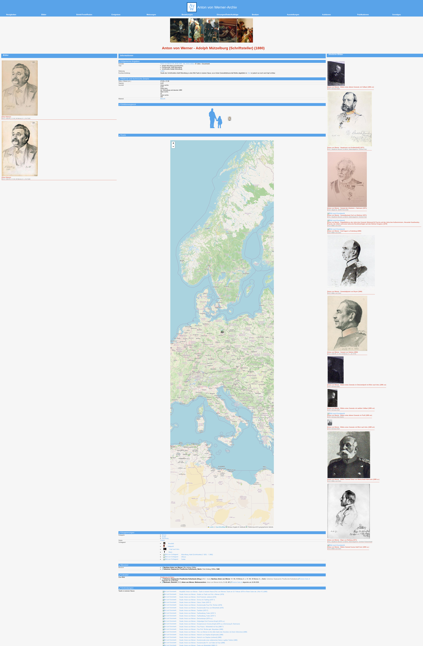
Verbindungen (127, 588)
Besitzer (255, 15)
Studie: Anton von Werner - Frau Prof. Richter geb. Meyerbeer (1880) (201, 629)
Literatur (125, 575)
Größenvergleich (128, 104)
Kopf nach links (174, 549)
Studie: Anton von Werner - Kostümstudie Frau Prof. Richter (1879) (200, 605)
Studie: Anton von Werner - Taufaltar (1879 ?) (193, 610)
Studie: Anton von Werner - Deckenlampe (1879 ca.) (195, 618)
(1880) (162, 71)
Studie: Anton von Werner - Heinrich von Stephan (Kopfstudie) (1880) (201, 635)
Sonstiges (396, 15)
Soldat (183, 559)
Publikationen (363, 15)
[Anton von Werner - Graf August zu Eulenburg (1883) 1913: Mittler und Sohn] (344, 229)
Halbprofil (171, 546)
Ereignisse (115, 15)
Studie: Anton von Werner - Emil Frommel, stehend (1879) (197, 597)
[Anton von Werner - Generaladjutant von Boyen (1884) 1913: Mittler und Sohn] (351, 236)
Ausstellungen (293, 15)
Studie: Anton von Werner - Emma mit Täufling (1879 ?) (197, 600)
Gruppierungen (127, 533)
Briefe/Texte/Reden (84, 15)
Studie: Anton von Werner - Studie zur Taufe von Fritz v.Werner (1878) (201, 594)
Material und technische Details (135, 79)
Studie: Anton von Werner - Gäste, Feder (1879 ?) (195, 602)
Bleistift (162, 99)
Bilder (43, 15)
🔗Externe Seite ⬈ (304, 579)
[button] (222, 332)
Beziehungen (187, 15)
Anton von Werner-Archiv (217, 7)
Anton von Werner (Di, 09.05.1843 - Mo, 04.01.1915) (177, 64)
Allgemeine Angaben (130, 61)
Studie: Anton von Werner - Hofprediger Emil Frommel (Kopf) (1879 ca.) (202, 621)
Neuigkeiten (11, 15)
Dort (249, 73)
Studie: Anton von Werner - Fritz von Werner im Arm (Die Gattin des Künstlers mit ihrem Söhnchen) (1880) (213, 632)
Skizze (164, 535)
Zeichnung (165, 538)
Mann (170, 552)
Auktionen (326, 15)
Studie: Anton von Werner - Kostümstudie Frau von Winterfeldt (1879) (201, 608)
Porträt (162, 540)
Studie (164, 537)
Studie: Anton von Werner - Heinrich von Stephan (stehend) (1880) (200, 637)
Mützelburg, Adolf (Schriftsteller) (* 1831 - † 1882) (197, 554)
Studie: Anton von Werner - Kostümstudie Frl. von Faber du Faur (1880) (202, 643)
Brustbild (171, 543)
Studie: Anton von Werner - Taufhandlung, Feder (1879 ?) (197, 613)
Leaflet (211, 527)
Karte (123, 135)
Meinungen (151, 15)
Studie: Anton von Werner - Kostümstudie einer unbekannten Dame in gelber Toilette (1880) (208, 640)
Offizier (183, 557)
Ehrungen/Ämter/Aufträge (227, 15)
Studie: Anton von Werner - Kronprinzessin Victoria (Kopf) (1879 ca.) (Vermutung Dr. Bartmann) (209, 624)
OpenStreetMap (220, 527)
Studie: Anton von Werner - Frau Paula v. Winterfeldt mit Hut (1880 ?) (201, 626)
